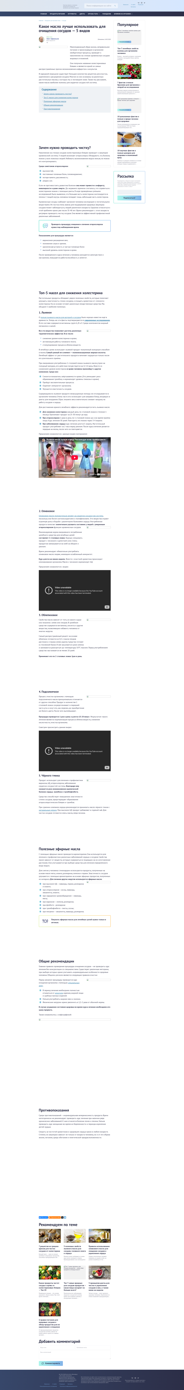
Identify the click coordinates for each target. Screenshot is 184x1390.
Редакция (140, 4)
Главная (43, 14)
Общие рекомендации (53, 105)
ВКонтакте (138, 2)
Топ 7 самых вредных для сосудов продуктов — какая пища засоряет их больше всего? (75, 1286)
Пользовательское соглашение (48, 1386)
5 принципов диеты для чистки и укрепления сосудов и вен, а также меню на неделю (99, 1286)
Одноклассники (141, 2)
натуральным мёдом (48, 810)
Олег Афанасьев (52, 39)
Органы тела (93, 14)
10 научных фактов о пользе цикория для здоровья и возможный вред (127, 154)
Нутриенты (72, 14)
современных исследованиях (97, 320)
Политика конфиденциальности (68, 1386)
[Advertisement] (57, 128)
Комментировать (52, 1363)
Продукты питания (57, 14)
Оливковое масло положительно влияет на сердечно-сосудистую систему (71, 516)
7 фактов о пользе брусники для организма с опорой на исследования (128, 84)
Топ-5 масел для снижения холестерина (61, 97)
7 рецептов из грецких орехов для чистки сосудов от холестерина (49, 1248)
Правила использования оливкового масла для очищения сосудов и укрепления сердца (99, 1249)
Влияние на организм (122, 14)
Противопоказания (52, 109)
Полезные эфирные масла (55, 101)
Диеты (82, 14)
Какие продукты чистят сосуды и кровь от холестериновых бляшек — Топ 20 (49, 1286)
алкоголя (59, 993)
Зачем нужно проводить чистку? (58, 94)
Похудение (106, 14)
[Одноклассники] (54, 1217)
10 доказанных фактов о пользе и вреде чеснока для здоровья (128, 118)
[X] (62, 1217)
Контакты (133, 7)
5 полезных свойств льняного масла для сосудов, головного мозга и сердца (75, 1249)
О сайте (133, 4)
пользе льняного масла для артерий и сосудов (61, 317)
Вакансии (125, 4)
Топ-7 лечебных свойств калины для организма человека (127, 50)
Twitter (144, 2)
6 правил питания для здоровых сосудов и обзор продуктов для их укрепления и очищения (49, 1323)
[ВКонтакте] (47, 42)
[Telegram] (65, 1217)
